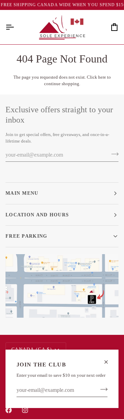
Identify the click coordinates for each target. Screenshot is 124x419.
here (102, 77)
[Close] (109, 362)
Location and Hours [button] (37, 214)
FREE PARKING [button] (27, 236)
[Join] (101, 389)
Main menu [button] (22, 193)
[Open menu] (16, 27)
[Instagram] (25, 410)
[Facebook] (9, 410)
